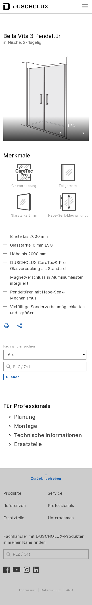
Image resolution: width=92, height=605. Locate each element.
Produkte (12, 493)
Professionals (61, 505)
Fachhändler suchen (19, 346)
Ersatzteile (13, 517)
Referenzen (14, 505)
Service (55, 493)
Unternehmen (61, 517)
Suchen (13, 377)
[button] (60, 134)
